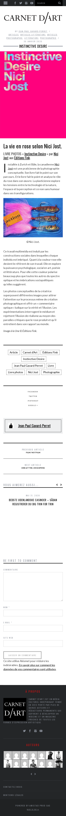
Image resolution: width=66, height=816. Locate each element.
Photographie (48, 38)
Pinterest (33, 401)
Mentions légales (13, 795)
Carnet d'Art (30, 352)
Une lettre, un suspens (33, 466)
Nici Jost (33, 372)
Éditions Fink (22, 157)
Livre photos (15, 372)
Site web (8, 637)
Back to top (32, 809)
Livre (51, 365)
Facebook (33, 392)
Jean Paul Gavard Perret (28, 365)
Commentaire (10, 569)
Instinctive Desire (35, 153)
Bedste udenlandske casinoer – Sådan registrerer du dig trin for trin (33, 502)
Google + (33, 405)
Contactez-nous (13, 787)
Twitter (33, 396)
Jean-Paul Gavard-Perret (33, 31)
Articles (14, 34)
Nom (6, 607)
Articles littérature (33, 34)
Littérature (31, 38)
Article (14, 352)
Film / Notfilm (33, 451)
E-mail (7, 622)
